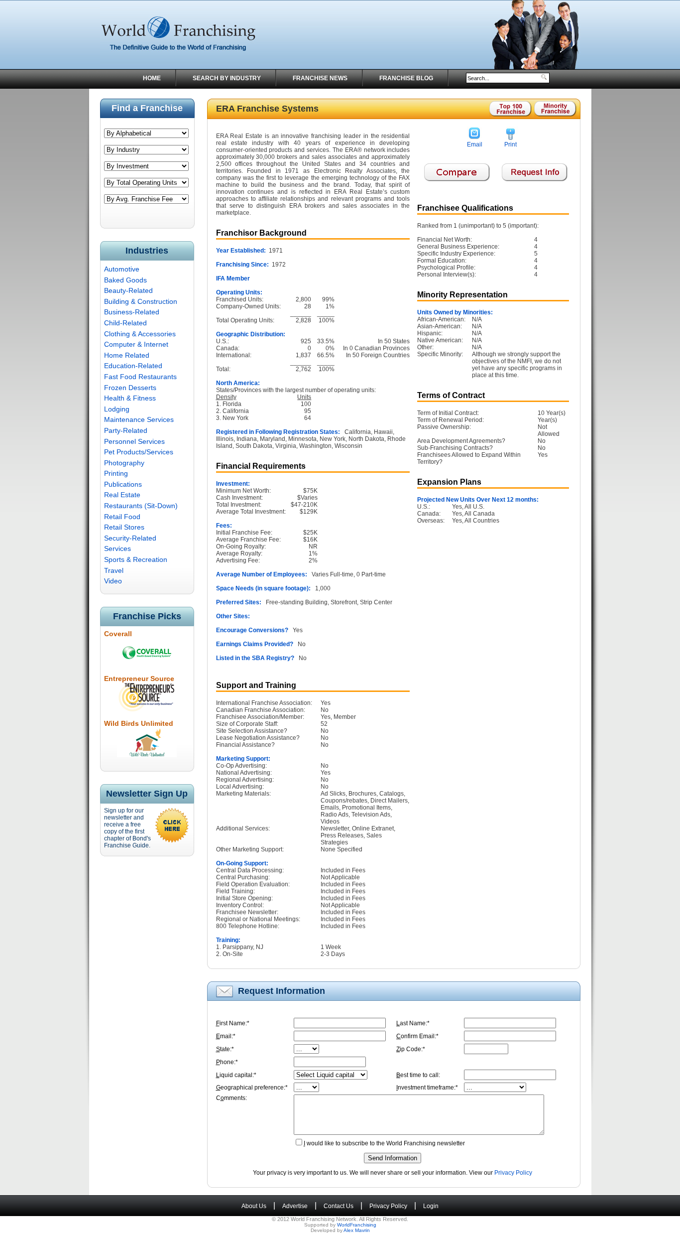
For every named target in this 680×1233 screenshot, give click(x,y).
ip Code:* (410, 1049)
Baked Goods (125, 280)
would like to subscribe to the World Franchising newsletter (384, 1143)
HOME (152, 78)
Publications (123, 484)
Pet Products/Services (138, 452)
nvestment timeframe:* (427, 1087)
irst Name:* (232, 1023)
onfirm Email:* (417, 1036)
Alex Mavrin (356, 1230)
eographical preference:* (252, 1087)
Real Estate (122, 495)
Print (510, 144)
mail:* (225, 1036)
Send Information (392, 1158)
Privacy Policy (513, 1172)
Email (474, 144)
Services (117, 548)
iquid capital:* (236, 1075)
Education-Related (133, 366)
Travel (113, 570)
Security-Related (130, 538)
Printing (116, 473)
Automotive (121, 269)
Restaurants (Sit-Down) (141, 506)
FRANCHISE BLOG (406, 78)
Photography (124, 463)
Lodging (116, 409)
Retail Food (122, 517)
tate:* (225, 1049)
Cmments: (231, 1098)
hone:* (227, 1062)
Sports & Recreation (135, 559)
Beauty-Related (128, 290)
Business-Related (131, 312)
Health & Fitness (130, 398)
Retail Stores (124, 527)
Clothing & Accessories (140, 334)
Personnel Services (134, 441)
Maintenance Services (139, 419)
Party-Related (125, 430)
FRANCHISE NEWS (320, 78)
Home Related (126, 355)
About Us (253, 1206)
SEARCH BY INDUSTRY (227, 78)
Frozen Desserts (130, 388)
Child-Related (125, 323)
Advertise (295, 1206)
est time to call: (418, 1075)
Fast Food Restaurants (140, 377)
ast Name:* (413, 1023)
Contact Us (338, 1206)
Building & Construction (140, 301)
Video (113, 581)
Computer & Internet (136, 344)
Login (431, 1206)
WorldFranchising (356, 1225)
